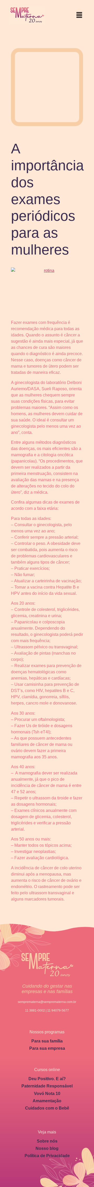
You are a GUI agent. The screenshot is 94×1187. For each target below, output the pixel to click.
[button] (79, 15)
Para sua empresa (47, 1048)
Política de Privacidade (47, 1155)
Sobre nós (47, 1141)
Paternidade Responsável (47, 1086)
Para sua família (47, 1041)
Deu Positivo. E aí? (47, 1079)
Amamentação (47, 1101)
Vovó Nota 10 (47, 1093)
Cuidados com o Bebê (47, 1108)
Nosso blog (47, 1148)
